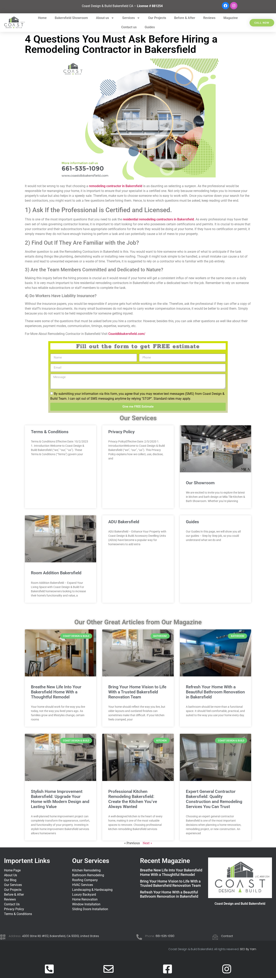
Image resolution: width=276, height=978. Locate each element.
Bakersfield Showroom (71, 18)
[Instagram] (233, 5)
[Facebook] (225, 5)
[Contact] (215, 937)
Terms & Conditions (49, 431)
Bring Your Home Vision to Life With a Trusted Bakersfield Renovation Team (137, 691)
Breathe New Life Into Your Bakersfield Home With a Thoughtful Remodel (56, 691)
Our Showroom (200, 482)
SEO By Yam (248, 949)
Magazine (230, 18)
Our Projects (157, 18)
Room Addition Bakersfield (56, 572)
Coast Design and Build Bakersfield (240, 904)
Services (128, 18)
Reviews (209, 18)
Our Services (90, 861)
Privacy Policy (121, 431)
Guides (150, 27)
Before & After (184, 18)
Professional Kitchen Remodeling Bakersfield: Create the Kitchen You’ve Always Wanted (132, 799)
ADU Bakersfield (123, 521)
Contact (227, 936)
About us (102, 18)
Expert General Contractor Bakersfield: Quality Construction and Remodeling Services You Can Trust (214, 799)
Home (42, 18)
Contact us (129, 27)
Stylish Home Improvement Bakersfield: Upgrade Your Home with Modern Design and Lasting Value (60, 799)
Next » (147, 843)
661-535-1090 (165, 936)
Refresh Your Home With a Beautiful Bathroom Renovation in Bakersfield (215, 691)
